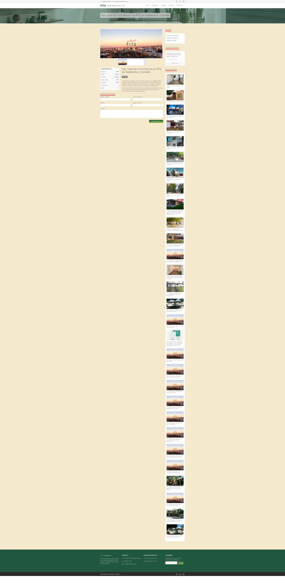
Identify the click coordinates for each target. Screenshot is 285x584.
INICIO (147, 5)
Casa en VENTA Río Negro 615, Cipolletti (175, 164)
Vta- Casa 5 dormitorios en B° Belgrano (175, 360)
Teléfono (102, 102)
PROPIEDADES (155, 5)
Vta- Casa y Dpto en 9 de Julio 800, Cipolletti (175, 326)
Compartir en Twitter (171, 40)
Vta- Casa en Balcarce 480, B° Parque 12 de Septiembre (175, 245)
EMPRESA (163, 5)
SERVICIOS (171, 5)
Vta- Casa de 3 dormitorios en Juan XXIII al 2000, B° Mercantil (174, 440)
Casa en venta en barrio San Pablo (175, 86)
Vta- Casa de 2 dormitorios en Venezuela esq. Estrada (174, 456)
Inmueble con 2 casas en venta (174, 180)
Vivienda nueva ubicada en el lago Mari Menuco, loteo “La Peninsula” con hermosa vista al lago (175, 212)
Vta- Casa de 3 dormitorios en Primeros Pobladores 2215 (175, 261)
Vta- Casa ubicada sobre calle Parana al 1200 (174, 505)
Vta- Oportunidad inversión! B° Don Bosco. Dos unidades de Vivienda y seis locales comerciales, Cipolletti (175, 343)
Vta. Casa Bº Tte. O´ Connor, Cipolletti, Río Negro (174, 536)
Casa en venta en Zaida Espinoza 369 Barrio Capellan (175, 229)
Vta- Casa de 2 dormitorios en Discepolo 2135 (174, 311)
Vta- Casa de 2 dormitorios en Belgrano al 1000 (174, 408)
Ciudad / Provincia (137, 102)
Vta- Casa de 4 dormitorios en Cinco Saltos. (174, 392)
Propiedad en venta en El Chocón (174, 132)
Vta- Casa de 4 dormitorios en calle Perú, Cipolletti (174, 376)
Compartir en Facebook (172, 38)
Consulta (102, 108)
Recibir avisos (175, 63)
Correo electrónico (137, 97)
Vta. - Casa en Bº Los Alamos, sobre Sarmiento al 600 (175, 521)
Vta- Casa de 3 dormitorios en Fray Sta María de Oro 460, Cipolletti (175, 277)
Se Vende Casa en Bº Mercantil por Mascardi (173, 472)
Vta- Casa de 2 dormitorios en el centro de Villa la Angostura (174, 294)
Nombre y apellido (104, 97)
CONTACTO (179, 5)
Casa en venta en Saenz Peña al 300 (175, 148)
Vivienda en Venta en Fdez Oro (175, 101)
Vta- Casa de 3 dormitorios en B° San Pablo (174, 424)
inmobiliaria (105, 555)
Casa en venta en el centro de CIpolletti (174, 117)
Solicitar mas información (173, 35)
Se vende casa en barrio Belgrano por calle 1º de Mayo (174, 488)
